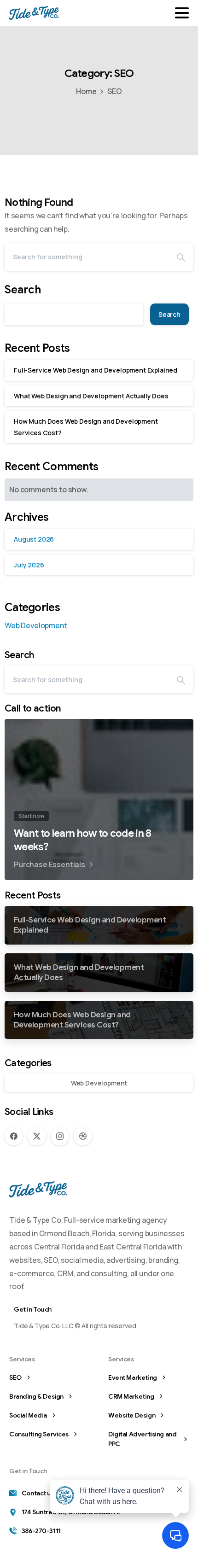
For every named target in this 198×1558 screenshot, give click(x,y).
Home (86, 91)
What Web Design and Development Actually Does (91, 395)
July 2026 (29, 564)
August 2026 (34, 539)
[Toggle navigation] (182, 13)
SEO (114, 91)
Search (23, 290)
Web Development (36, 625)
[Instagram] (60, 1136)
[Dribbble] (83, 1136)
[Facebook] (14, 1136)
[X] (37, 1136)
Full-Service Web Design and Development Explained (95, 370)
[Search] (181, 257)
